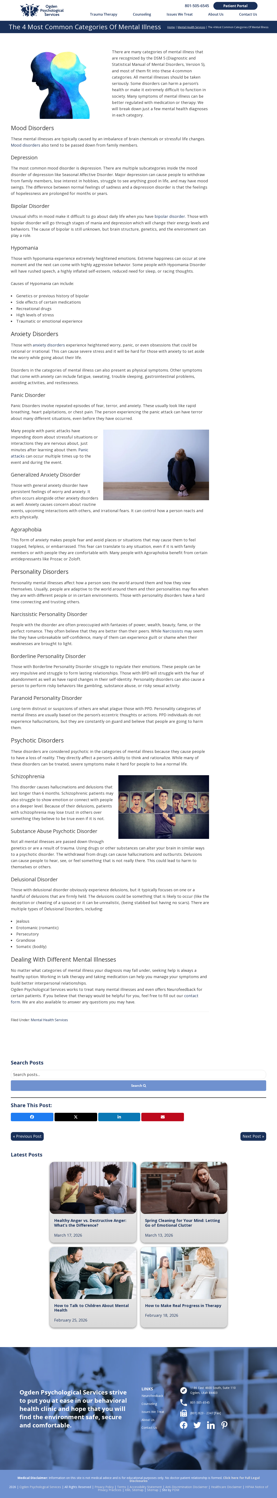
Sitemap (152, 1490)
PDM (175, 1490)
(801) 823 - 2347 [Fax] (205, 1413)
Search (137, 1085)
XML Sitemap (134, 1490)
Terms (121, 1487)
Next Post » (253, 1136)
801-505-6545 (197, 5)
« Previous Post (27, 1136)
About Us (148, 1420)
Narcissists (173, 631)
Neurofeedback (152, 1396)
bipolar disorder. (171, 216)
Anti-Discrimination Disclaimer (186, 1487)
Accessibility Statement (146, 1487)
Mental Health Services (191, 27)
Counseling (149, 1404)
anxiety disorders (49, 345)
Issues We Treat (153, 1412)
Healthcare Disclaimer (226, 1487)
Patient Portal (235, 5)
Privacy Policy (104, 1487)
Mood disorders (25, 145)
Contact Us (149, 1427)
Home (171, 27)
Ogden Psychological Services (40, 1487)
